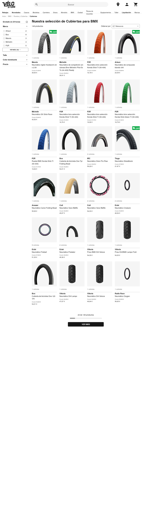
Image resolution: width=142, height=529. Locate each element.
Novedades (16, 12)
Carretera (46, 12)
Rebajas (5, 12)
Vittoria (90, 249)
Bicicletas (36, 12)
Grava (55, 12)
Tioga (117, 158)
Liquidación (126, 12)
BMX (72, 12)
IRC (88, 158)
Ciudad (80, 12)
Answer (35, 205)
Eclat (117, 205)
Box (61, 158)
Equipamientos (106, 12)
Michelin (62, 62)
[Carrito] (136, 4)
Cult (61, 205)
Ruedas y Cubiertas (21, 16)
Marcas (137, 12)
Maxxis (35, 62)
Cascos (26, 12)
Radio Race (120, 293)
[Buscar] (36, 4)
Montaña (64, 12)
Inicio (4, 16)
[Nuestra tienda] (118, 4)
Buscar (71, 4)
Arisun (117, 62)
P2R (89, 62)
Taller (116, 12)
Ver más (86, 324)
